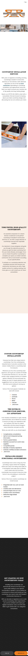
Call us (7, 653)
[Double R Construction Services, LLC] (14, 13)
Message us (21, 653)
